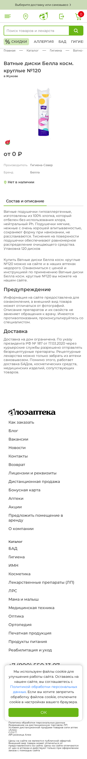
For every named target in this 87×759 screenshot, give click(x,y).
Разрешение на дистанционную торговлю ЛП (37, 725)
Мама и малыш (23, 599)
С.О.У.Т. (12, 732)
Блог (13, 430)
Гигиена (16, 557)
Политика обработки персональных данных (36, 723)
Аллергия (44, 41)
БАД (62, 41)
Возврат (16, 464)
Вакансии (18, 439)
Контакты (18, 456)
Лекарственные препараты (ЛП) (41, 582)
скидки (16, 41)
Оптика (16, 616)
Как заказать (21, 422)
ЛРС (12, 591)
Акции (15, 507)
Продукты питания (27, 641)
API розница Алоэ (19, 735)
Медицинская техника (31, 607)
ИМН (13, 565)
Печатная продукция (29, 633)
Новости (17, 447)
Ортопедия (20, 624)
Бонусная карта (24, 490)
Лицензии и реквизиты (32, 473)
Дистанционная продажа (34, 481)
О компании (21, 528)
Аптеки (15, 498)
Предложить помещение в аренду (35, 518)
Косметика (19, 574)
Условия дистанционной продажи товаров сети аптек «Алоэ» (43, 728)
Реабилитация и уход (30, 650)
